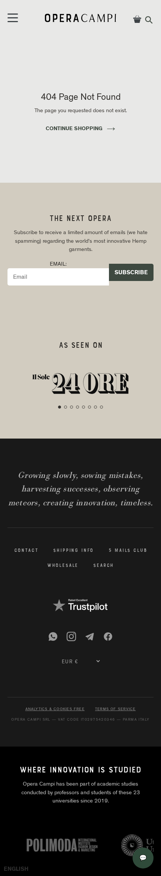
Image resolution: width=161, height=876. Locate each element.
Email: (58, 263)
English (16, 869)
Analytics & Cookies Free (55, 709)
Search (103, 565)
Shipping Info (73, 550)
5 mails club (128, 550)
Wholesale (63, 565)
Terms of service (115, 709)
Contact (26, 550)
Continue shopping (74, 128)
